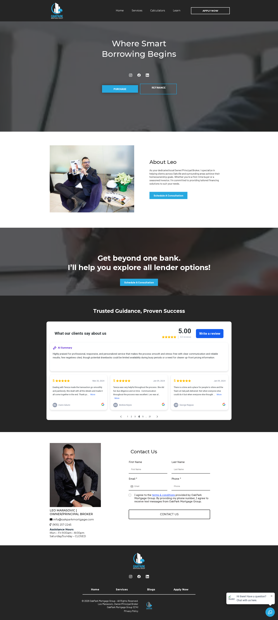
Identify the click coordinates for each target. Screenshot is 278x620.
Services (137, 10)
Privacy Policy (131, 611)
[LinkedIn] (147, 75)
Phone (176, 478)
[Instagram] (130, 75)
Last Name (178, 462)
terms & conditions (163, 495)
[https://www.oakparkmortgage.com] (64, 10)
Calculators (157, 10)
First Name (135, 462)
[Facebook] (139, 75)
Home (120, 10)
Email (133, 478)
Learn (176, 10)
